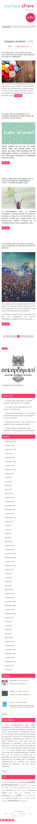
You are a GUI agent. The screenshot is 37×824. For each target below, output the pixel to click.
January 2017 (9, 549)
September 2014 (10, 661)
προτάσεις (9, 798)
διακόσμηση (31, 790)
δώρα (4, 793)
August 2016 (9, 569)
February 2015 (10, 641)
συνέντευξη (32, 798)
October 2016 (9, 561)
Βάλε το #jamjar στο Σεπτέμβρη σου (17, 683)
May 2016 (8, 581)
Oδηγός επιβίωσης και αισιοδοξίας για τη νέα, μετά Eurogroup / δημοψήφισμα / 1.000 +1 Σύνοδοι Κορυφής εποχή (17, 181)
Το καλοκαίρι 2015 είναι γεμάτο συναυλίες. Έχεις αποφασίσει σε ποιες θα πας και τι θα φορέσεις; (18, 246)
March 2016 (9, 589)
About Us (12, 813)
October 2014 (9, 657)
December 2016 (10, 553)
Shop (30, 813)
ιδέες (21, 793)
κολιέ (34, 793)
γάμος (15, 790)
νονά (23, 795)
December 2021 (10, 441)
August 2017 (9, 521)
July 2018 (8, 477)
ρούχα (15, 798)
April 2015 (8, 633)
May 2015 (8, 629)
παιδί (30, 795)
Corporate (14, 816)
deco (5, 782)
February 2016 (10, 593)
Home (10, 46)
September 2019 (10, 449)
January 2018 (9, 501)
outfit (29, 785)
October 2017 (9, 513)
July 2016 (8, 573)
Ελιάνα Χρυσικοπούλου (20, 787)
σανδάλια (20, 798)
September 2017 (10, 517)
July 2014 (8, 669)
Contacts (23, 816)
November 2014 (10, 653)
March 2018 (9, 493)
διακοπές (24, 790)
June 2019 (8, 453)
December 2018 (10, 461)
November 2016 (10, 557)
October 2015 (9, 609)
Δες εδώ (18, 96)
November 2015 (10, 605)
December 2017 (10, 505)
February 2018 (10, 497)
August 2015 (9, 617)
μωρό (15, 795)
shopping (33, 785)
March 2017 (9, 541)
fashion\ (17, 782)
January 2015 (9, 645)
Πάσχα (29, 787)
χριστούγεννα (23, 801)
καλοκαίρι (27, 793)
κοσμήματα (6, 795)
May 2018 (8, 485)
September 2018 (10, 469)
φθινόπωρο (4, 800)
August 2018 (9, 473)
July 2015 (8, 621)
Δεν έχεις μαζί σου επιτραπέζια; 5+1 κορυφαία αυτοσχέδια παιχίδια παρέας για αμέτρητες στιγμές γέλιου (18, 116)
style (3, 787)
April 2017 (8, 537)
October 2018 (9, 465)
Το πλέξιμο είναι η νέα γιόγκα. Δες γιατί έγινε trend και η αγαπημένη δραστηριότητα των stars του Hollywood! (18, 55)
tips (6, 787)
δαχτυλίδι (20, 790)
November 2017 (10, 509)
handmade (23, 782)
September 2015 (10, 613)
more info (4, 771)
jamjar (32, 782)
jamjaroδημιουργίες (10, 785)
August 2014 (9, 665)
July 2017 (8, 525)
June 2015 (8, 625)
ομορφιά (26, 795)
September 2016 (10, 565)
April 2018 (8, 489)
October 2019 (9, 445)
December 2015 (10, 601)
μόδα (19, 795)
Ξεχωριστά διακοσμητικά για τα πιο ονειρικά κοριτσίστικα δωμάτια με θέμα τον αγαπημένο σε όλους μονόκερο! (19, 415)
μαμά (12, 795)
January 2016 (9, 597)
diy (8, 782)
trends (10, 787)
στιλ (27, 798)
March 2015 (9, 637)
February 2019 (10, 457)
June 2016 (8, 577)
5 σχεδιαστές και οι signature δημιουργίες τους (20, 694)
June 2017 (8, 529)
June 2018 (8, 481)
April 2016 (8, 585)
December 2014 (10, 649)
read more (4, 714)
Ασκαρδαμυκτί (18, 385)
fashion (12, 782)
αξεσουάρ (9, 790)
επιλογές (16, 792)
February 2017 (10, 545)
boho (3, 782)
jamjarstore (23, 785)
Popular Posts (22, 813)
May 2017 (8, 533)
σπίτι (24, 798)
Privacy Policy (20, 811)
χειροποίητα (13, 800)
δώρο (10, 793)
